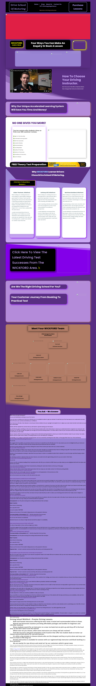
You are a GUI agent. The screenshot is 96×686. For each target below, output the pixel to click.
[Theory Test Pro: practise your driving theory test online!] (67, 166)
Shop (43, 4)
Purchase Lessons (78, 7)
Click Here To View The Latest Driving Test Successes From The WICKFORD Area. (29, 260)
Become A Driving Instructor (48, 10)
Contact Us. (58, 4)
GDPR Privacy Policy (14, 684)
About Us (49, 4)
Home (36, 4)
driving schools (16, 648)
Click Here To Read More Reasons (22, 183)
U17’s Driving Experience (48, 6)
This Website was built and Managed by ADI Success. (21, 685)
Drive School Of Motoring (18, 7)
